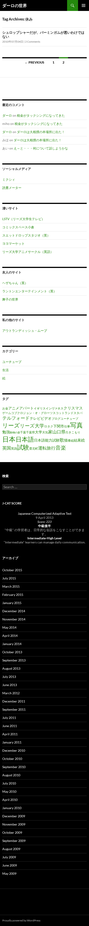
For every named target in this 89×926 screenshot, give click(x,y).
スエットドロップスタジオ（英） (26, 235)
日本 (9, 439)
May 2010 (9, 791)
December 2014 (13, 611)
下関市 (58, 426)
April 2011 (10, 734)
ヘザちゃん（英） (15, 283)
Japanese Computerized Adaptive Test (44, 513)
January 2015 (11, 603)
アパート (26, 408)
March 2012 (11, 693)
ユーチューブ (11, 362)
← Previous (34, 62)
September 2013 (14, 660)
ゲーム (6, 413)
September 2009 (14, 841)
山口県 (58, 431)
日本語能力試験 (47, 440)
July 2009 (9, 857)
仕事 (67, 426)
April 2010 (10, 800)
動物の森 (15, 432)
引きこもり (72, 432)
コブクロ (17, 413)
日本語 (25, 439)
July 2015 (9, 578)
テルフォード (16, 418)
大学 (38, 432)
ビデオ (46, 418)
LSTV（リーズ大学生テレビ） (23, 219)
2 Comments (32, 41)
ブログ (56, 418)
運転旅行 (46, 447)
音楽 (60, 447)
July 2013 (9, 677)
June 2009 (9, 865)
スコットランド (63, 413)
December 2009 (13, 816)
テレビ (35, 418)
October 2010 (12, 759)
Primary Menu (83, 5)
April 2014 (10, 636)
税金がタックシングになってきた (41, 115)
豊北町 (33, 448)
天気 (45, 432)
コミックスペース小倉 (18, 227)
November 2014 (13, 619)
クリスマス (73, 408)
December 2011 (13, 701)
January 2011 (11, 742)
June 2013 (9, 685)
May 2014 (9, 627)
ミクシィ (8, 179)
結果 (77, 440)
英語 (14, 448)
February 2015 (12, 595)
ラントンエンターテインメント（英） (29, 291)
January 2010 (11, 808)
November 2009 (13, 824)
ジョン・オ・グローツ (38, 413)
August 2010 (11, 775)
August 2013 (11, 668)
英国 (6, 447)
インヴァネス (54, 408)
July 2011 (9, 718)
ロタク (48, 426)
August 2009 (11, 849)
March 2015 (11, 586)
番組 (71, 440)
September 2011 (14, 709)
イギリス (40, 408)
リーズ (11, 425)
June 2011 (9, 726)
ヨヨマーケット (13, 243)
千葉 (23, 432)
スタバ (77, 413)
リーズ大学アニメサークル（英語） (27, 252)
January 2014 (11, 644)
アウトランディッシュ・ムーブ (24, 330)
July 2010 (9, 783)
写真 (76, 425)
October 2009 (12, 832)
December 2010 (13, 750)
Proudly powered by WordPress (21, 920)
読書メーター (11, 188)
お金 (5, 408)
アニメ (13, 408)
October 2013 (12, 652)
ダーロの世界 (14, 5)
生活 (5, 370)
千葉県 (30, 432)
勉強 (6, 432)
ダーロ (7, 115)
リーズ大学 (32, 426)
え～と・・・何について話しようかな (41, 148)
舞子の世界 (10, 299)
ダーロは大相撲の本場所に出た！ (41, 132)
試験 (23, 447)
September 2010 (14, 767)
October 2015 (12, 570)
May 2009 (9, 873)
